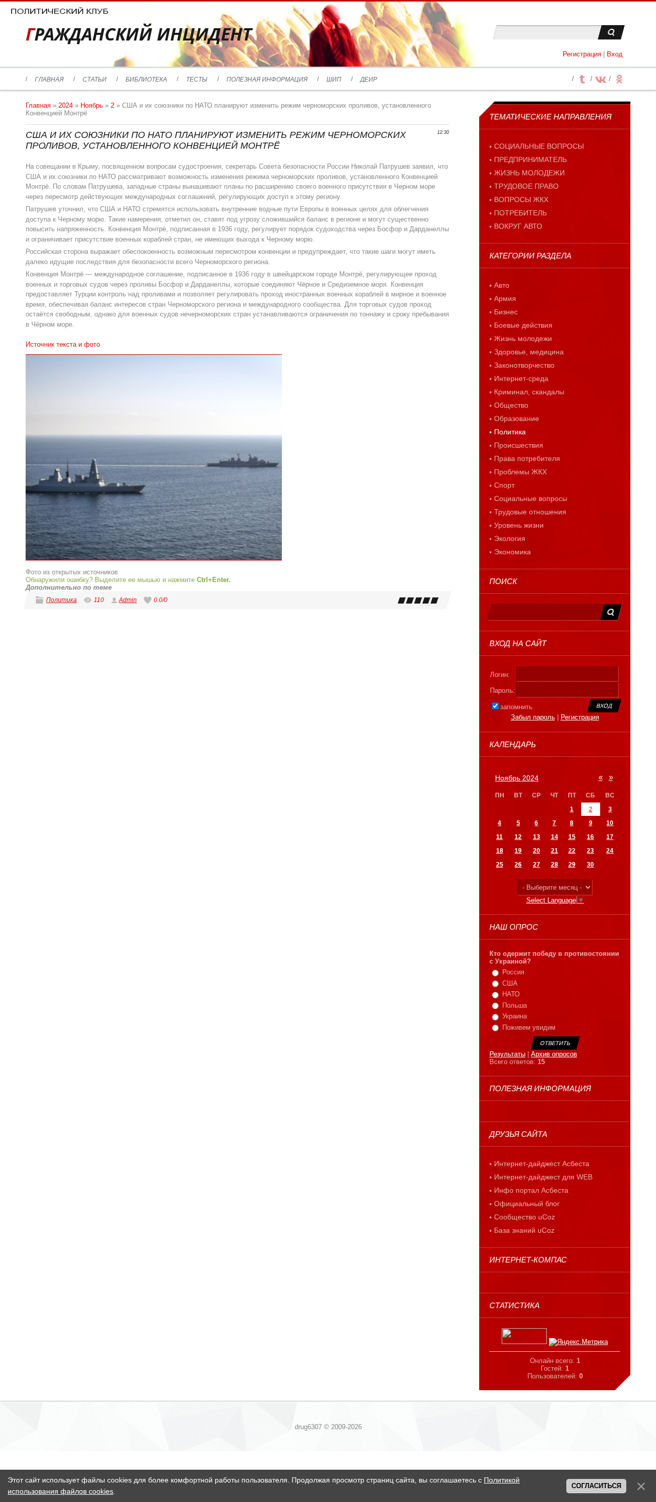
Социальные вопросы (530, 498)
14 (554, 836)
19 (518, 850)
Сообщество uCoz (524, 1217)
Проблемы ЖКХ (520, 472)
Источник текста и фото (63, 344)
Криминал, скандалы (529, 392)
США (510, 983)
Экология (509, 538)
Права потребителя (527, 458)
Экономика (512, 552)
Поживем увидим (529, 1027)
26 (518, 864)
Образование (516, 418)
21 (554, 850)
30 (590, 864)
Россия (513, 972)
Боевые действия (523, 325)
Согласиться (596, 1486)
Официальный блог (527, 1203)
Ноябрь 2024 (517, 778)
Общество (511, 405)
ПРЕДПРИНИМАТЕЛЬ (530, 159)
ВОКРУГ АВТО (518, 226)
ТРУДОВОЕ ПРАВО (526, 186)
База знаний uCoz (524, 1230)
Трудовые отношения (530, 512)
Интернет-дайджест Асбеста (541, 1163)
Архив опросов (554, 1054)
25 (499, 864)
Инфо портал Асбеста (531, 1190)
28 (554, 864)
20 (536, 850)
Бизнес (506, 312)
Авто (501, 285)
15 (572, 836)
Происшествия (518, 445)
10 (609, 823)
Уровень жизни (519, 525)
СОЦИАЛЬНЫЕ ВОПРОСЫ (539, 146)
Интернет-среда (521, 378)
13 (536, 836)
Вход (615, 54)
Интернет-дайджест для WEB (543, 1177)
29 (572, 864)
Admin (128, 600)
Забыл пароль (533, 717)
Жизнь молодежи (523, 338)
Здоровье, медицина (529, 352)
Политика (61, 600)
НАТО (511, 994)
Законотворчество (524, 365)
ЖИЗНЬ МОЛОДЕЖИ (529, 173)
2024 (65, 105)
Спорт (504, 485)
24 (609, 850)
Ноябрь (91, 105)
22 (572, 850)
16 (590, 836)
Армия (505, 298)
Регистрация (582, 54)
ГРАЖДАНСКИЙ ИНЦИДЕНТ (139, 34)
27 (536, 864)
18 (499, 850)
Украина (514, 1016)
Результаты (507, 1054)
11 (499, 836)
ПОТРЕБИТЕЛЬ (520, 213)
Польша (514, 1005)
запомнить (516, 707)
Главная (38, 105)
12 (518, 836)
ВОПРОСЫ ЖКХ (521, 199)
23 (590, 850)
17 (609, 836)
